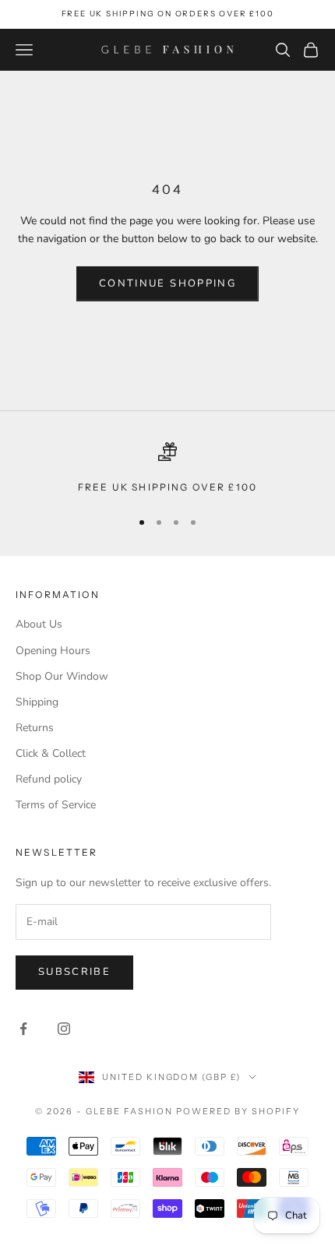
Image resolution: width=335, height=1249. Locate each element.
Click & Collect (51, 753)
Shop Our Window (62, 676)
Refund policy (49, 779)
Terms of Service (56, 804)
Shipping (37, 702)
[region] (167, 468)
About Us (39, 624)
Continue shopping (167, 283)
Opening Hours (53, 650)
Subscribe (74, 972)
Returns (35, 727)
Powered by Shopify (238, 1111)
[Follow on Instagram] (64, 1028)
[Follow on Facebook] (23, 1028)
